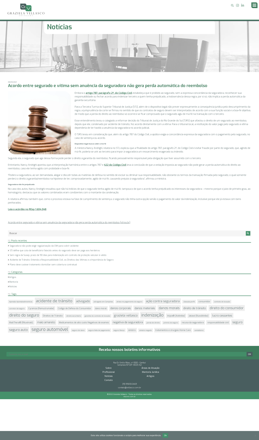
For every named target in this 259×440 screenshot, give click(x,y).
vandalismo (199, 295)
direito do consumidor (227, 273)
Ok (165, 435)
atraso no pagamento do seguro (129, 266)
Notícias (13, 251)
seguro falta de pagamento (99, 295)
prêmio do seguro (171, 287)
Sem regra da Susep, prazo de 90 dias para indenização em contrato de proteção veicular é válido (58, 219)
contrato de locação (222, 266)
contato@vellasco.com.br (129, 347)
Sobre (109, 327)
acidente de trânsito (54, 265)
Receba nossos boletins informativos (129, 309)
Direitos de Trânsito (53, 280)
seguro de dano (78, 295)
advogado (83, 266)
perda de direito (153, 287)
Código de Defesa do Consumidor (74, 273)
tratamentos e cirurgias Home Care (173, 294)
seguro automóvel (49, 294)
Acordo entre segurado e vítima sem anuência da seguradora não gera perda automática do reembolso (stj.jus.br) (69, 187)
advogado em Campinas (103, 266)
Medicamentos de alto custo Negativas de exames (84, 287)
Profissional (109, 331)
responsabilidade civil (218, 287)
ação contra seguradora (163, 266)
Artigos (12, 242)
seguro (237, 287)
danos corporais (120, 273)
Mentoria (13, 246)
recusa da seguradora (193, 287)
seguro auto (18, 294)
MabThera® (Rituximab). (21, 287)
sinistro (132, 294)
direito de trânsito (194, 273)
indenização (152, 280)
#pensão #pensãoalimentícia (20, 266)
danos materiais (145, 273)
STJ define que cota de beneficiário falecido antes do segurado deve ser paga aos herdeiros (55, 215)
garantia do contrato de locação (97, 281)
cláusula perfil (189, 266)
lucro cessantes (222, 280)
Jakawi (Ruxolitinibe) (198, 280)
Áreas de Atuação (150, 327)
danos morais (169, 273)
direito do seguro (24, 279)
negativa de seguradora (128, 287)
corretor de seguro (17, 273)
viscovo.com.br (129, 356)
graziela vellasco (126, 280)
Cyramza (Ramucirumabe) (41, 273)
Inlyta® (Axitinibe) (176, 280)
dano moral (101, 273)
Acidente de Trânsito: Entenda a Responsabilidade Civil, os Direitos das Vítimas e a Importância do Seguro (62, 224)
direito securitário (73, 281)
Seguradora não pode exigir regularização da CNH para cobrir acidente (44, 210)
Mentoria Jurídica (150, 331)
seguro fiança (119, 295)
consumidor (204, 266)
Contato (108, 339)
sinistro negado (145, 295)
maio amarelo (46, 287)
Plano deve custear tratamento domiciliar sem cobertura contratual (43, 229)
